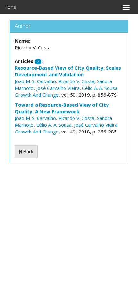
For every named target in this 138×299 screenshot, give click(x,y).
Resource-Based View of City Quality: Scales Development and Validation (68, 71)
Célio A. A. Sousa (99, 88)
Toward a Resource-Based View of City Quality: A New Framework (62, 108)
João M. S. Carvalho (35, 81)
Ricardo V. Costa (76, 81)
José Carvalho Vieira (58, 88)
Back (27, 151)
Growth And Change (37, 94)
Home (10, 7)
